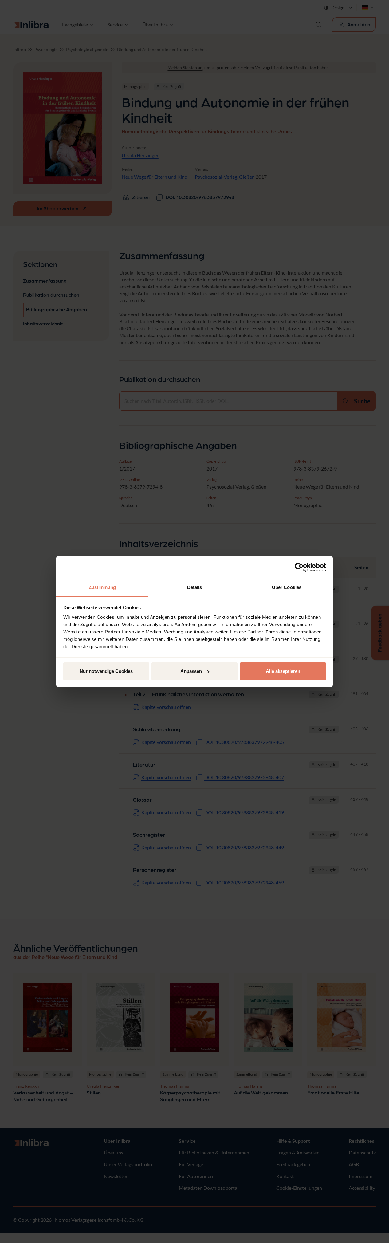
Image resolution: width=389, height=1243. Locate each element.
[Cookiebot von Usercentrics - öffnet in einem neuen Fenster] (299, 567)
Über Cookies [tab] (286, 587)
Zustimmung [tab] (102, 587)
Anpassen (191, 671)
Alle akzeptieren (283, 671)
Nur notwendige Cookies (106, 671)
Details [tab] (194, 587)
